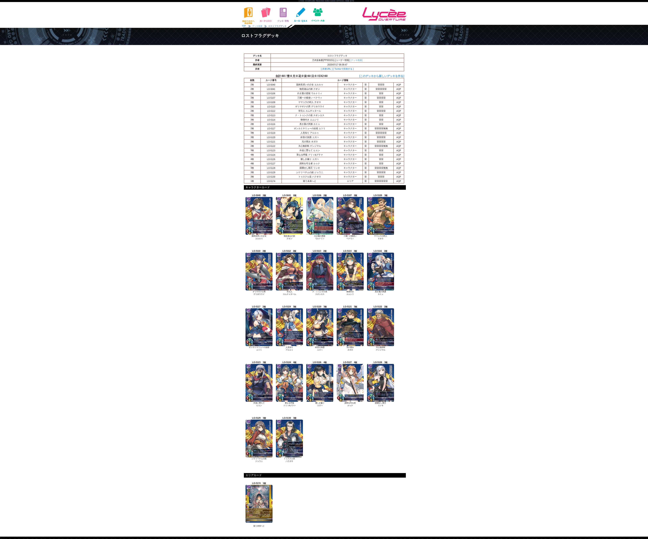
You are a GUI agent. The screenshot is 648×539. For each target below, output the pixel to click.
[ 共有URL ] (326, 69)
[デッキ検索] (356, 60)
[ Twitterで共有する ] (343, 69)
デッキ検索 (257, 26)
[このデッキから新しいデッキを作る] (381, 76)
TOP (243, 26)
